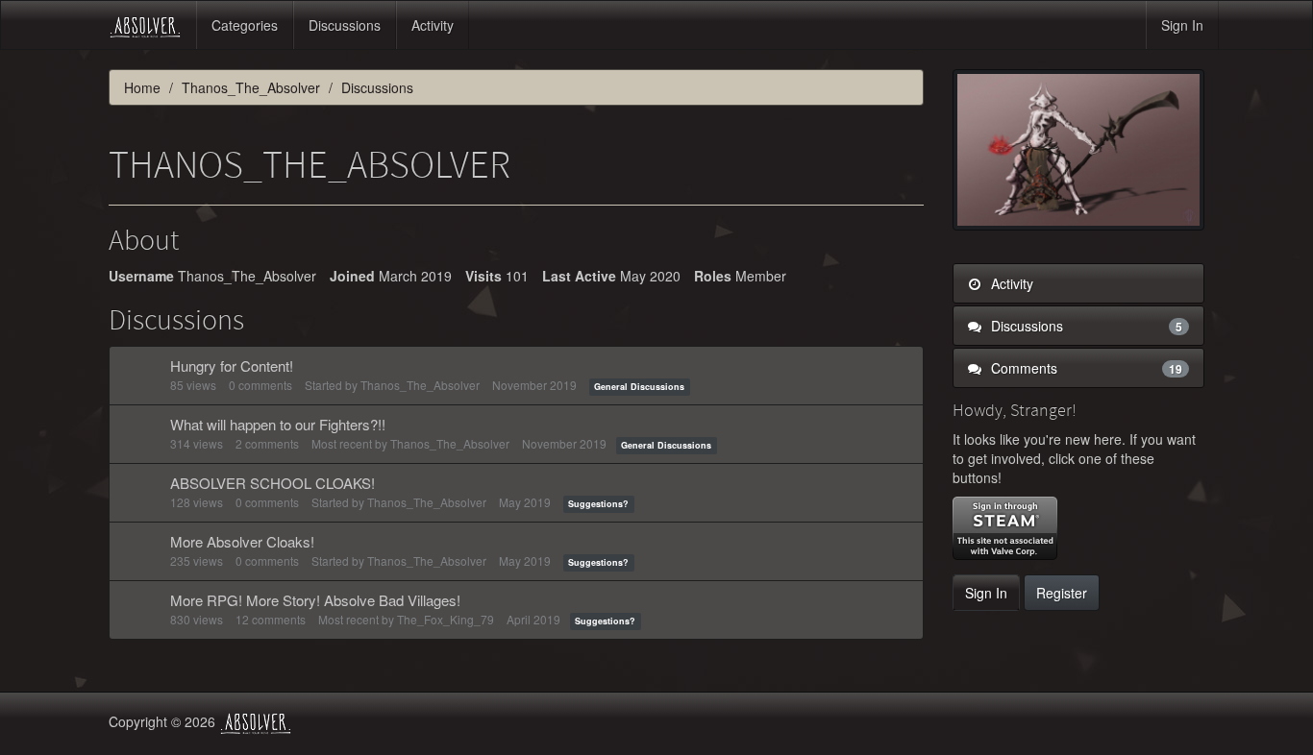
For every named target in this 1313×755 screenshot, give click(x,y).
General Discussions (639, 386)
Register (1061, 592)
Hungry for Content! (231, 365)
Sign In (1182, 25)
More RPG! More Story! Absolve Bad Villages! (315, 600)
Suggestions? (598, 504)
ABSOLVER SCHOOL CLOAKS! (272, 483)
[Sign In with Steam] (1005, 528)
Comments (1085, 368)
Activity (432, 25)
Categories (244, 25)
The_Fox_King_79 (445, 619)
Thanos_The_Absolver (420, 385)
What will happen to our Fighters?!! (277, 424)
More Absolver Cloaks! (242, 541)
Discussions (345, 25)
